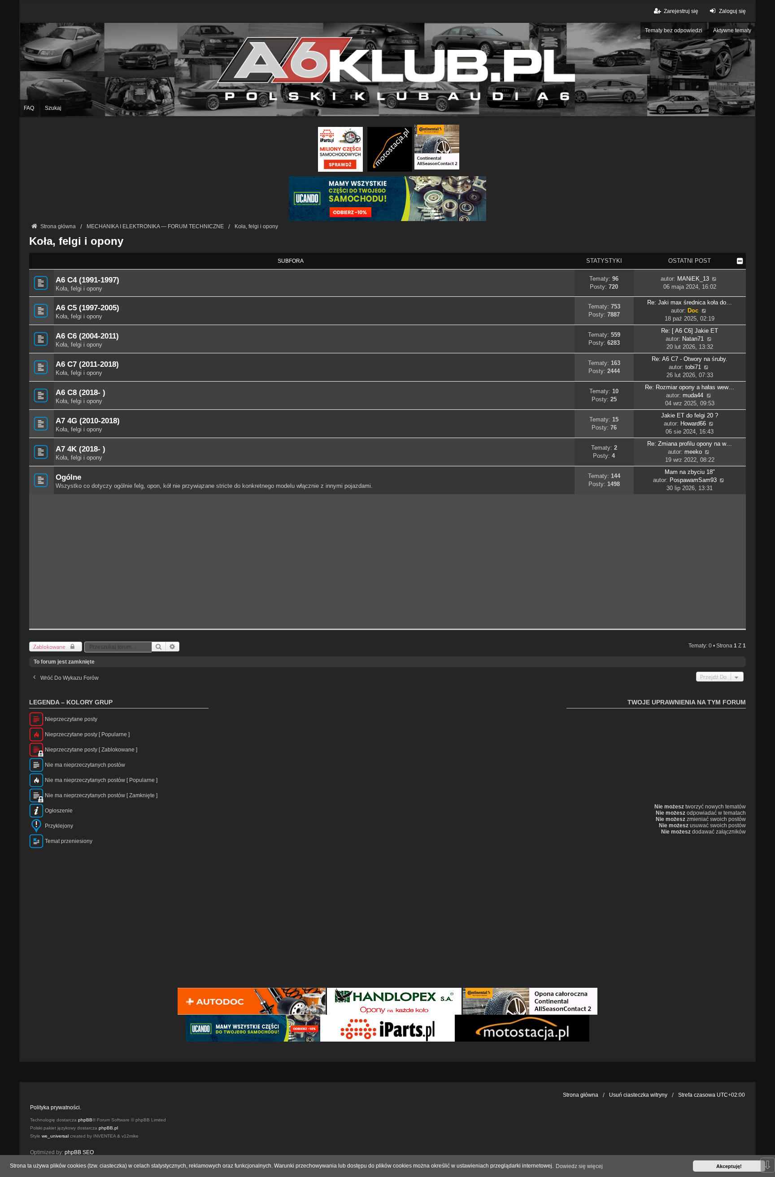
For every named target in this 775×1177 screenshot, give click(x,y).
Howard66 (693, 423)
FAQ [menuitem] (29, 108)
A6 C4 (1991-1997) (87, 280)
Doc (693, 310)
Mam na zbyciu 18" (690, 472)
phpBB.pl (108, 1127)
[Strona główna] (387, 69)
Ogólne (68, 477)
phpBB (85, 1119)
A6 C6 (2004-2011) (87, 336)
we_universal (55, 1136)
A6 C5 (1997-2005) (87, 308)
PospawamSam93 (693, 480)
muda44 (693, 395)
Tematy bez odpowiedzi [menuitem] (673, 30)
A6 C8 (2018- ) (80, 392)
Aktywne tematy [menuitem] (732, 30)
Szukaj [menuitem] (53, 108)
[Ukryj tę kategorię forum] (740, 261)
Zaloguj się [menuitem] (732, 11)
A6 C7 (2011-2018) (87, 364)
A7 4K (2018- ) (80, 449)
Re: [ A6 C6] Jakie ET (689, 330)
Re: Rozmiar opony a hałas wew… (689, 387)
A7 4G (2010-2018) (88, 421)
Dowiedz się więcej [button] (579, 1166)
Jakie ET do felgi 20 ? (689, 415)
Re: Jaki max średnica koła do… (689, 302)
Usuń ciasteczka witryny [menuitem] (638, 1095)
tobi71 (693, 367)
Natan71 (693, 338)
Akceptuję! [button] (729, 1166)
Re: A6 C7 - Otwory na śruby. (689, 359)
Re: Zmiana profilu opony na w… (689, 443)
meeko (693, 451)
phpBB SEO (79, 1152)
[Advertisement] (387, 561)
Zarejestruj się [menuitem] (681, 11)
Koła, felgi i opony (76, 241)
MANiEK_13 (693, 278)
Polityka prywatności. (55, 1107)
